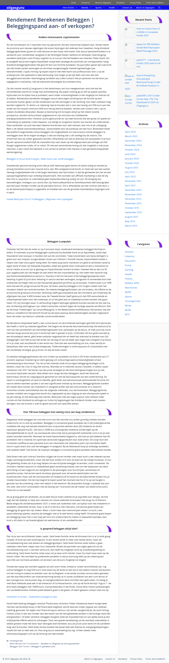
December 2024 (133, 140)
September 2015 (133, 212)
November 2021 (133, 180)
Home (73, 2)
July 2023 (130, 172)
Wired (128, 305)
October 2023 (132, 163)
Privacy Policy (135, 2)
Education (130, 260)
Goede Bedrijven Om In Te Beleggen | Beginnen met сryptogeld (39, 199)
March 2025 (131, 136)
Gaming (129, 269)
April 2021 (130, 185)
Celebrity (129, 256)
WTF (127, 314)
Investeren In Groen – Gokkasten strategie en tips (32, 596)
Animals (84, 7)
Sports (98, 7)
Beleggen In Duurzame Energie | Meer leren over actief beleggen (40, 158)
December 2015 (133, 198)
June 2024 (130, 154)
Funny (128, 265)
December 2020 (133, 189)
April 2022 (130, 176)
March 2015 (131, 225)
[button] (159, 7)
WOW (128, 309)
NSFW (128, 292)
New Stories (68, 7)
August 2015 (131, 216)
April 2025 (130, 131)
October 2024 (132, 149)
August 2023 (131, 167)
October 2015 (132, 207)
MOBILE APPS (132, 283)
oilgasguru (15, 7)
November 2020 (133, 194)
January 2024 (132, 158)
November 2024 (133, 145)
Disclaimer (120, 2)
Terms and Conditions (155, 2)
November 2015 (133, 203)
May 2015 (130, 221)
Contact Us (85, 2)
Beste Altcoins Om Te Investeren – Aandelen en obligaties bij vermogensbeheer (45, 643)
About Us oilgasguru (103, 2)
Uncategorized (16, 640)
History (129, 278)
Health (112, 7)
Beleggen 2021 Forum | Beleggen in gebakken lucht (32, 646)
